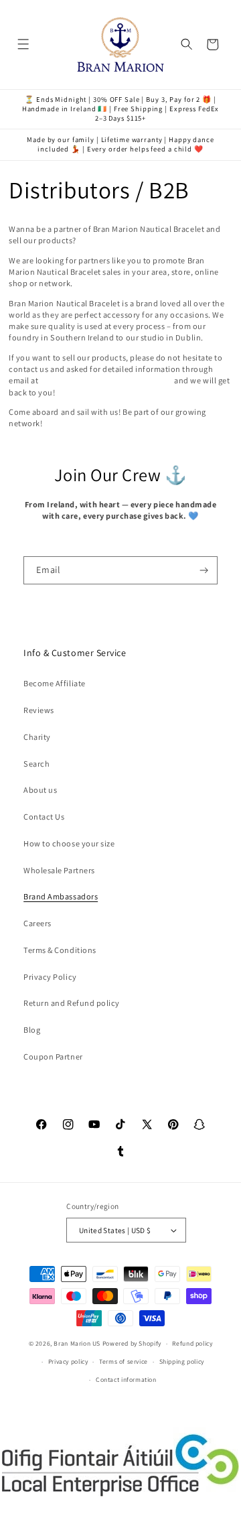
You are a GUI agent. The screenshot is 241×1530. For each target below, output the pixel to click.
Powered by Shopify (131, 1343)
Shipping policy (181, 1361)
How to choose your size (68, 843)
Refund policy (192, 1343)
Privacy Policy (49, 976)
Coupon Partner (52, 1056)
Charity (37, 737)
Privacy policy (68, 1361)
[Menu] (24, 44)
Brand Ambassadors (60, 896)
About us (40, 789)
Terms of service (123, 1361)
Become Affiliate (54, 683)
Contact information (126, 1379)
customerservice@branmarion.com (106, 380)
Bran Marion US (77, 1343)
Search (36, 763)
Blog (31, 1029)
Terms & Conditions (59, 950)
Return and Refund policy (71, 1003)
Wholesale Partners (59, 870)
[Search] (187, 44)
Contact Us (43, 816)
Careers (37, 923)
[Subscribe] (204, 570)
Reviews (38, 710)
